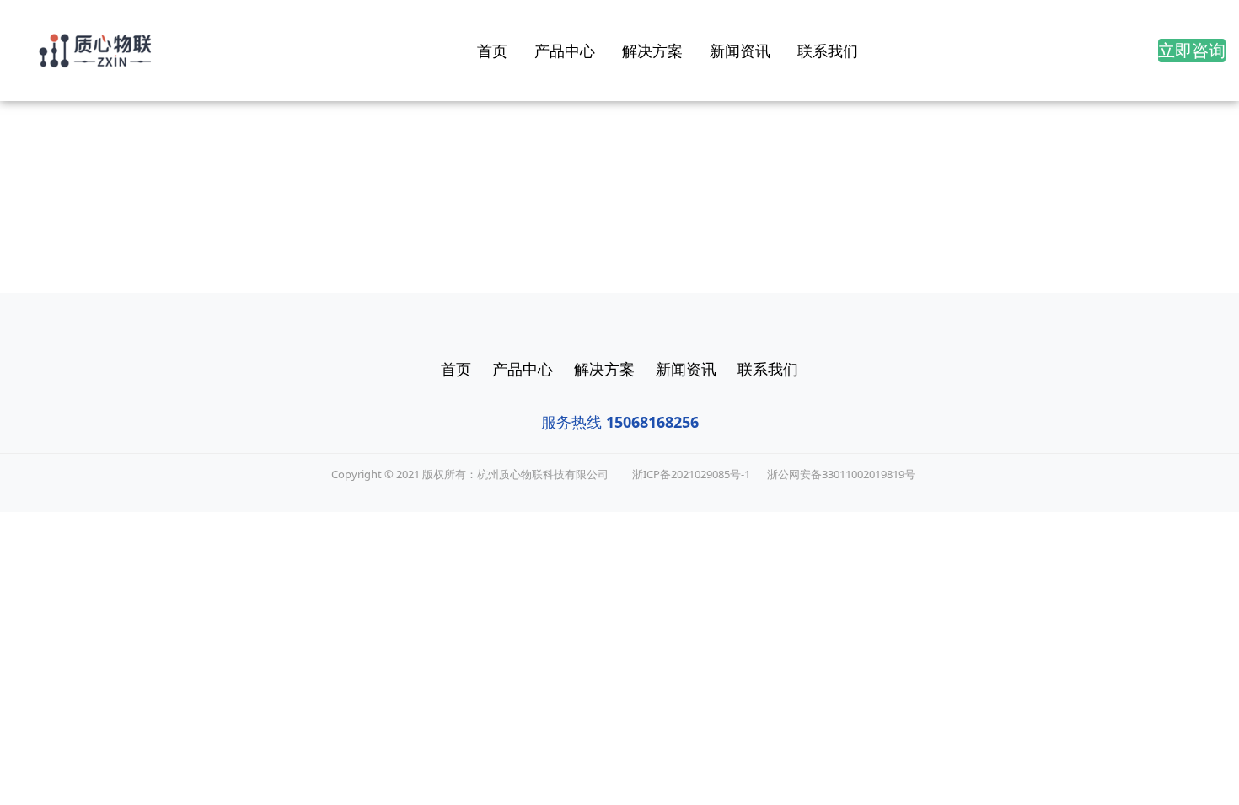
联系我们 (827, 50)
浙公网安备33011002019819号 (841, 474)
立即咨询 (1192, 50)
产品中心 (564, 50)
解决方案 (652, 50)
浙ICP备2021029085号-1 (691, 474)
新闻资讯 (740, 50)
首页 (492, 50)
